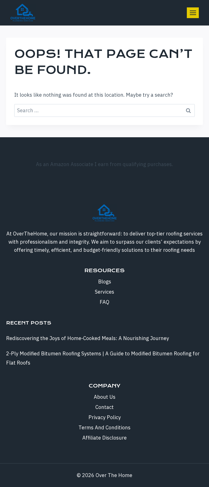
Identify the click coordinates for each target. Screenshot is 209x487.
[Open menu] (193, 12)
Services (104, 291)
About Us (104, 396)
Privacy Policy (104, 417)
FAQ (104, 301)
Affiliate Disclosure (104, 437)
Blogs (104, 281)
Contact (104, 407)
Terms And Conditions (104, 427)
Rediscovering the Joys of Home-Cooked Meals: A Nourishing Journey (87, 338)
